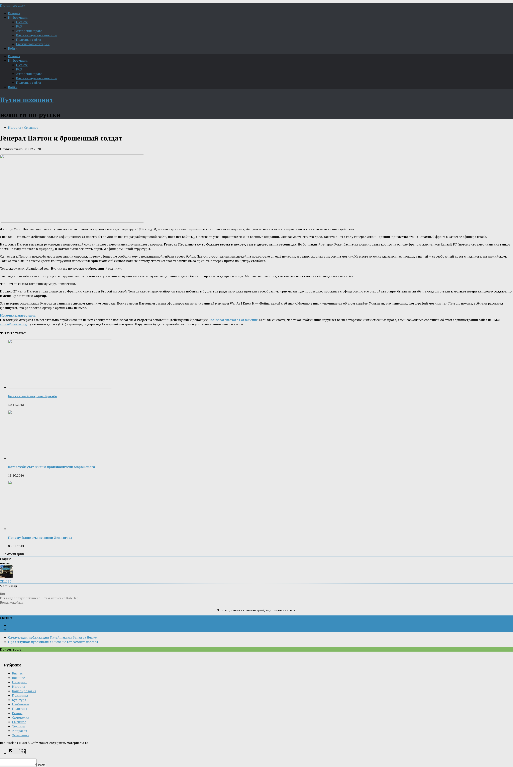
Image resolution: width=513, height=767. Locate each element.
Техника (18, 726)
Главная (14, 13)
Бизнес (17, 673)
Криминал (20, 695)
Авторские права (29, 31)
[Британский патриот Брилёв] (60, 387)
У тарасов (19, 730)
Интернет (19, 682)
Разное (17, 713)
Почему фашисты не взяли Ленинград (40, 537)
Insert (41, 764)
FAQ (19, 26)
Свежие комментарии (32, 44)
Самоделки (20, 717)
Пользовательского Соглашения (233, 320)
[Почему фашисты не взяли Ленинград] (60, 529)
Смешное (31, 127)
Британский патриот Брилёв (32, 396)
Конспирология (24, 691)
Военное (18, 677)
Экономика (20, 735)
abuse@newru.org (13, 324)
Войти (12, 48)
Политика (19, 708)
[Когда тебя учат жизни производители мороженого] (60, 458)
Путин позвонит (12, 5)
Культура (19, 700)
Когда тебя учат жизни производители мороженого (51, 466)
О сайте (22, 22)
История (14, 127)
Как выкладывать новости (36, 35)
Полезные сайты (28, 39)
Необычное (20, 704)
